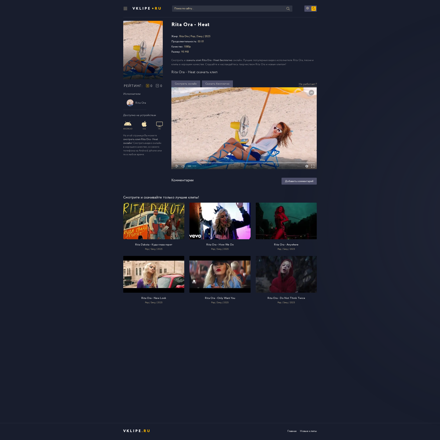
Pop (193, 36)
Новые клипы (308, 431)
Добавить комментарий (299, 181)
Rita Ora (140, 103)
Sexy (199, 36)
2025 (207, 36)
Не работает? (308, 84)
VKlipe (147, 8)
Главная (291, 431)
